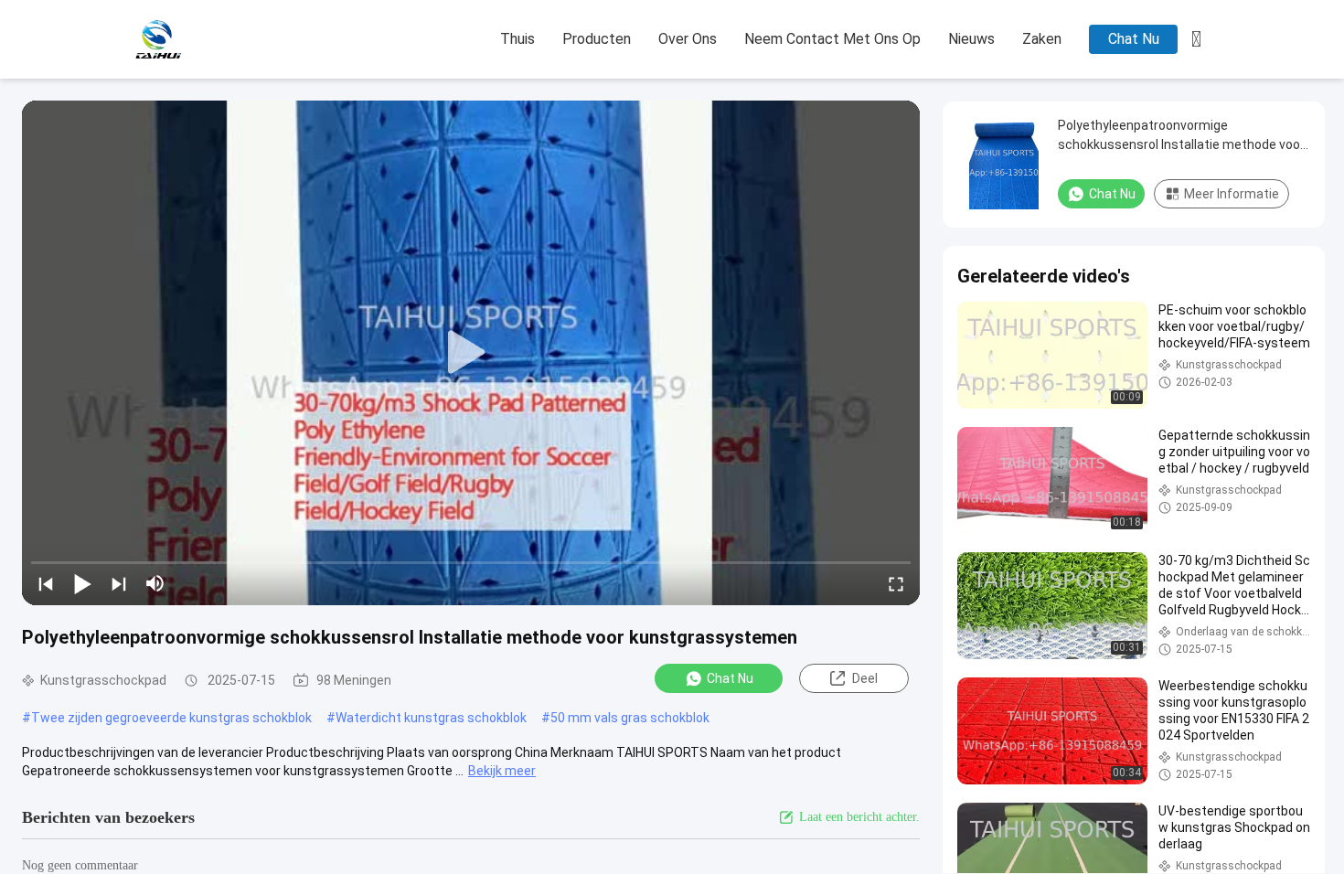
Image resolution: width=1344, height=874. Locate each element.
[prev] (45, 583)
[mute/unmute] (155, 583)
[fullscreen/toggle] (896, 583)
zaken (1041, 39)
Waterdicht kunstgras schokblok (431, 717)
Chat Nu (1133, 39)
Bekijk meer (502, 770)
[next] (119, 583)
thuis (517, 39)
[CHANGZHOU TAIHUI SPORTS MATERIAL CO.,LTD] (224, 40)
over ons (687, 39)
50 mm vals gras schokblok (629, 717)
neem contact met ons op (832, 39)
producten (596, 39)
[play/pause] (82, 583)
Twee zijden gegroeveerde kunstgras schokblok (171, 717)
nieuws (971, 39)
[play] (471, 353)
